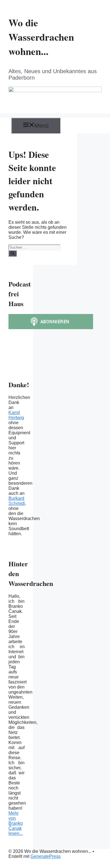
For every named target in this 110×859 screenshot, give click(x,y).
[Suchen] (12, 253)
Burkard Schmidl (16, 501)
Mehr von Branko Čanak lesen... (15, 823)
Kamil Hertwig (16, 415)
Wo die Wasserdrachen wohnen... (41, 36)
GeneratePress (45, 856)
